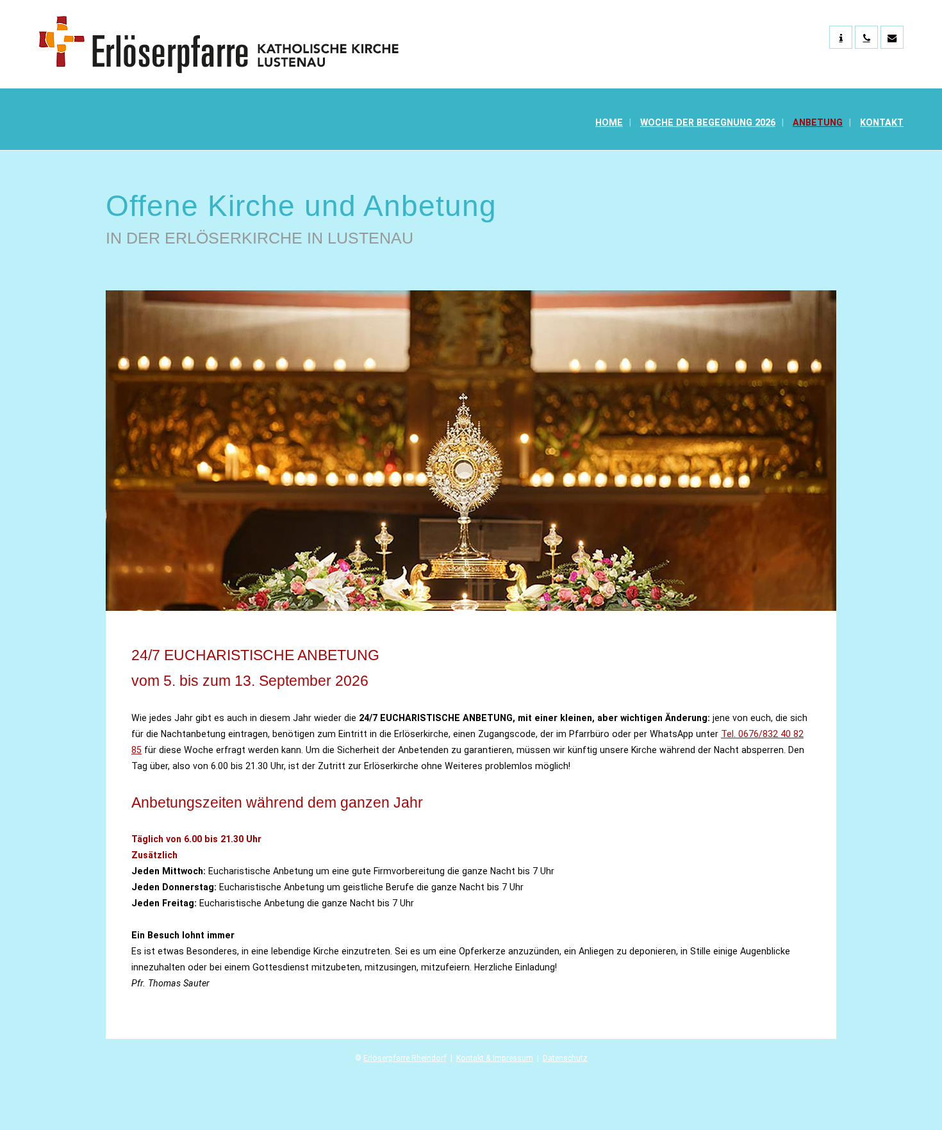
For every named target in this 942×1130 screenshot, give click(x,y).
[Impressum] (840, 37)
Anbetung (818, 122)
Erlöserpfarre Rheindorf (405, 1058)
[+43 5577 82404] (866, 37)
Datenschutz (565, 1058)
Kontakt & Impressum (494, 1058)
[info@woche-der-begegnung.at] (892, 37)
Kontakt (882, 122)
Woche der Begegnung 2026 (707, 122)
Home (609, 122)
